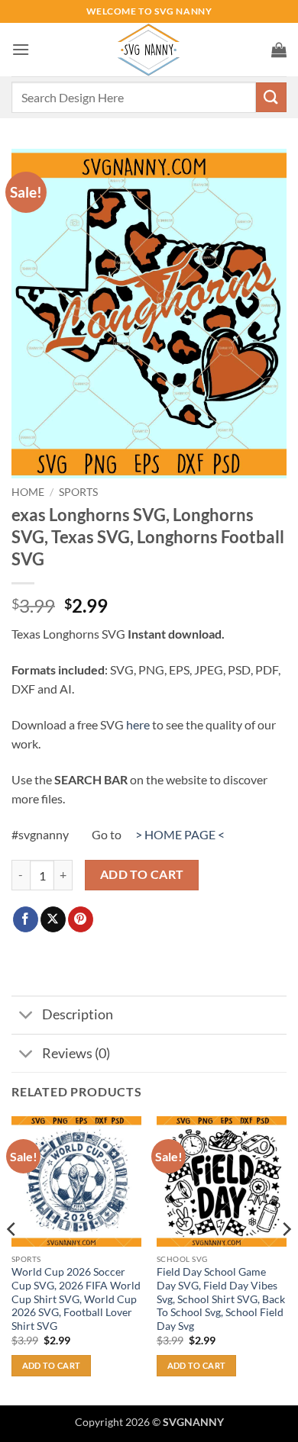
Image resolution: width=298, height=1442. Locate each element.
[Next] (286, 1259)
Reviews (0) (76, 1053)
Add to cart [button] (51, 1365)
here (138, 724)
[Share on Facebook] (25, 919)
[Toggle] (26, 1016)
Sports (78, 492)
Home (27, 492)
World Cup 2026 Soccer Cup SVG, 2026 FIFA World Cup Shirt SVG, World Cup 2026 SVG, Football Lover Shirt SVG (76, 1299)
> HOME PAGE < (180, 834)
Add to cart (142, 874)
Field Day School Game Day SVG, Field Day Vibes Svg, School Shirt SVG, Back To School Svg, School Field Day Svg (221, 1299)
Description (77, 1014)
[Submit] (271, 97)
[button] (20, 49)
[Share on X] (53, 919)
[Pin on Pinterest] (80, 919)
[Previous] (12, 1259)
